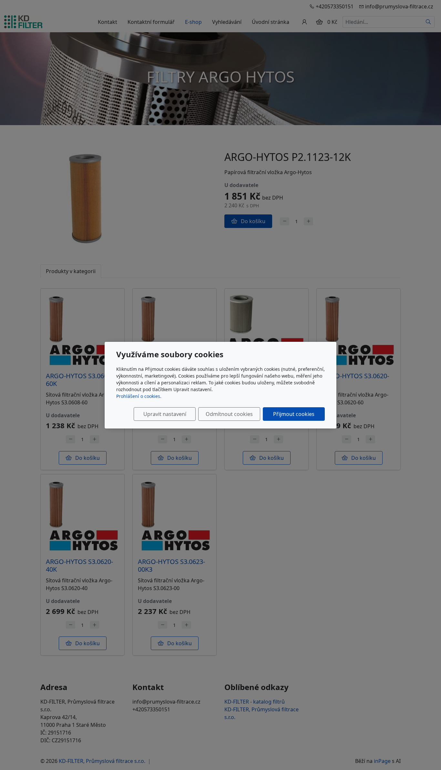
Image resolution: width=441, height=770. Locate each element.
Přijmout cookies (293, 414)
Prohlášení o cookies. (138, 396)
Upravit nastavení (164, 414)
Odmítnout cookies (229, 414)
